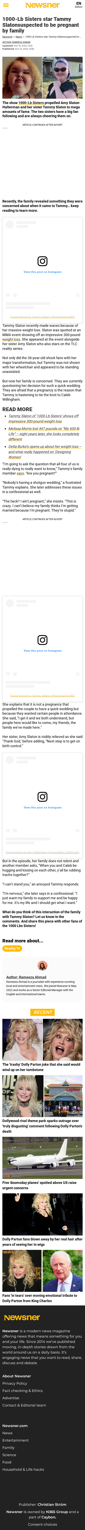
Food (6, 1462)
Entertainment (15, 1440)
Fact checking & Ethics (22, 1391)
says (20, 473)
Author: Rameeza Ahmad (16, 42)
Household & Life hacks (23, 1469)
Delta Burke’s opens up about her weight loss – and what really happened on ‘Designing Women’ (44, 451)
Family (8, 1447)
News (19, 36)
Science (9, 1455)
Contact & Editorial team (24, 1405)
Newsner (7, 36)
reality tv (12, 948)
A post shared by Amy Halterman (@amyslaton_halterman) (42, 852)
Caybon (48, 1517)
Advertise (10, 1398)
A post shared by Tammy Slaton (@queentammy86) (42, 316)
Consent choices (42, 1524)
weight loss (11, 339)
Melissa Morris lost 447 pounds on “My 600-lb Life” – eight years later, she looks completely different (43, 433)
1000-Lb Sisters (31, 103)
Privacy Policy (14, 1383)
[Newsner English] (42, 5)
